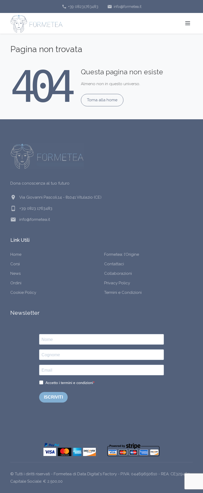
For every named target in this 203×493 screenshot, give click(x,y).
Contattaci (114, 264)
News (15, 273)
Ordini (15, 283)
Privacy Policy (117, 283)
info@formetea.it (124, 6)
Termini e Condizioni (123, 292)
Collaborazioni (118, 273)
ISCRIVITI (53, 397)
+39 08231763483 (80, 6)
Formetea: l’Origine (121, 254)
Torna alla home (102, 100)
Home (15, 254)
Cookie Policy (23, 292)
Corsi (15, 264)
